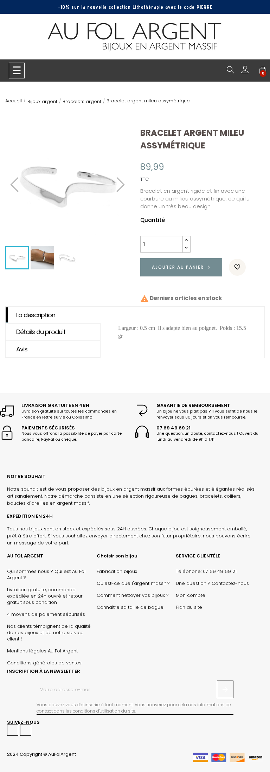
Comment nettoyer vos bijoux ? (133, 595)
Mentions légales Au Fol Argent (42, 651)
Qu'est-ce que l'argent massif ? (133, 583)
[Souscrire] (225, 689)
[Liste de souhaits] (237, 267)
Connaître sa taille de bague (130, 607)
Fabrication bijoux (117, 571)
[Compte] (245, 71)
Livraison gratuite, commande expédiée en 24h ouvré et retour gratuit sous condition (45, 596)
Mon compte (190, 595)
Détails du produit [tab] (40, 331)
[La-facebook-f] (12, 730)
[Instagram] (25, 730)
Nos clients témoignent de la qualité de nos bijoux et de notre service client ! (49, 632)
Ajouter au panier (178, 267)
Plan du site (189, 607)
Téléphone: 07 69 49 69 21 (206, 571)
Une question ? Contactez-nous (212, 583)
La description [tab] (35, 315)
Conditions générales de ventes (44, 663)
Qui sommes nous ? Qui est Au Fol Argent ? (46, 574)
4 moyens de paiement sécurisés (46, 614)
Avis (21, 349)
